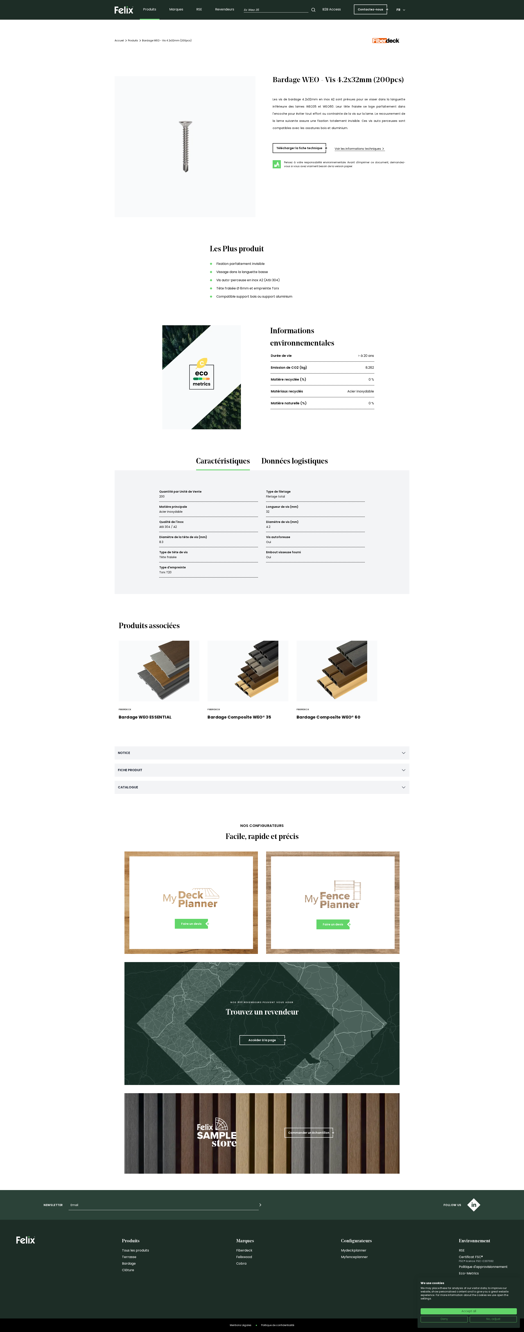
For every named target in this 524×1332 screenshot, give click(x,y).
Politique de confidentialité (277, 1325)
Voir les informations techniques (358, 149)
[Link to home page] (124, 10)
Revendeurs (224, 9)
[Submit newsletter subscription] (260, 1205)
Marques (176, 9)
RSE (199, 9)
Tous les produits (135, 1250)
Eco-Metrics (469, 1273)
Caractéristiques (223, 461)
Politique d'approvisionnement (483, 1266)
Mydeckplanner (353, 1250)
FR (398, 9)
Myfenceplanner (354, 1257)
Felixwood (244, 1257)
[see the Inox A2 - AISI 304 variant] (273, 177)
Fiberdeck (244, 1250)
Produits (149, 9)
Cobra (241, 1263)
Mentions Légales (240, 1325)
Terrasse (129, 1257)
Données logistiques (294, 461)
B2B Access (331, 9)
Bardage (129, 1263)
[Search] (313, 9)
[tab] (223, 463)
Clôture (128, 1270)
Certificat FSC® (471, 1257)
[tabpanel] (262, 532)
